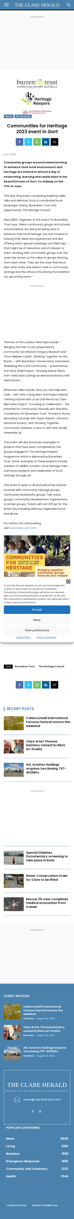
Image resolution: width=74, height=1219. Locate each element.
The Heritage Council (51, 666)
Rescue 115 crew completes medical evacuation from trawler (47, 903)
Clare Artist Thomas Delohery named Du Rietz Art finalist (45, 745)
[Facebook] (19, 142)
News (8, 116)
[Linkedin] (46, 142)
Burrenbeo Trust (25, 666)
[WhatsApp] (37, 142)
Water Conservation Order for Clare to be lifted (47, 878)
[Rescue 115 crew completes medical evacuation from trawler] (14, 904)
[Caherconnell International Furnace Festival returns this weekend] (14, 723)
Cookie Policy (23, 637)
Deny (37, 620)
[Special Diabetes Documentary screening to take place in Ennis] (14, 858)
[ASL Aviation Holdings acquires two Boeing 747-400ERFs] (14, 770)
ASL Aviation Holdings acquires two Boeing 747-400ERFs (46, 768)
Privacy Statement (46, 637)
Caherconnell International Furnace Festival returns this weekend (48, 722)
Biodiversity (23, 116)
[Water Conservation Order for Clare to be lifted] (14, 881)
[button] (68, 581)
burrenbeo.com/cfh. (23, 528)
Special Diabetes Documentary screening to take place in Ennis (47, 856)
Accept (37, 609)
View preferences (37, 630)
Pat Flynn (28, 1018)
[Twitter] (28, 142)
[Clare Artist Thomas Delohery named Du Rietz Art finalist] (14, 747)
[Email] (54, 142)
